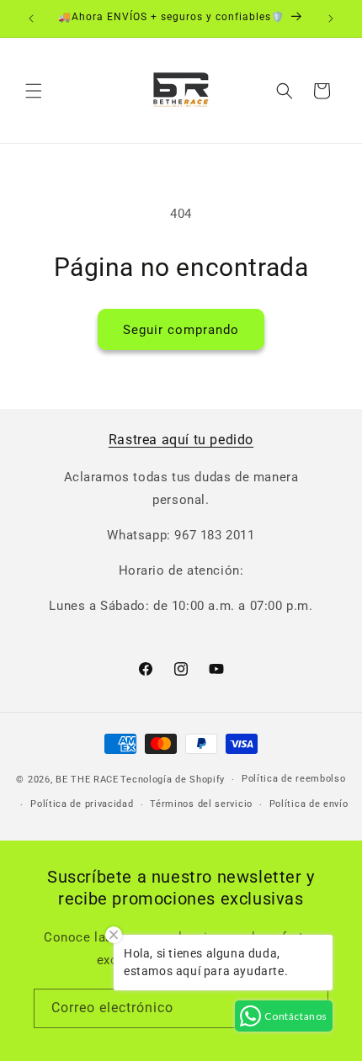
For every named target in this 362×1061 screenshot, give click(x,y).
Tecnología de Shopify (172, 779)
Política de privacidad (81, 803)
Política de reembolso (294, 778)
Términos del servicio (201, 803)
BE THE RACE (87, 779)
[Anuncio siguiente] (330, 18)
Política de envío (309, 803)
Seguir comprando (181, 329)
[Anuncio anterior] (31, 18)
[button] (33, 90)
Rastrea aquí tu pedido (181, 440)
